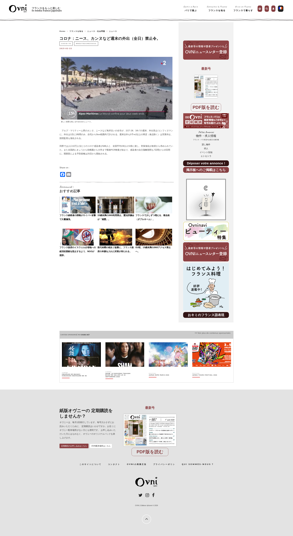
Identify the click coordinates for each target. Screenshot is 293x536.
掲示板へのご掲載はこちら (206, 170)
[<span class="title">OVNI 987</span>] (206, 87)
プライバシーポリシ (164, 464)
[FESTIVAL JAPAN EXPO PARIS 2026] (159, 380)
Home (62, 31)
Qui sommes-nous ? (198, 464)
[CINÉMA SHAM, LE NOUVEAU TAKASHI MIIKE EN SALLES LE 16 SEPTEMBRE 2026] (118, 380)
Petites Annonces (206, 136)
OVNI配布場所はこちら (100, 446)
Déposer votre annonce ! (206, 163)
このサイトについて (90, 464)
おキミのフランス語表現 (206, 315)
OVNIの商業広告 (137, 464)
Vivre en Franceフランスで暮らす (243, 8)
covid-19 (66, 43)
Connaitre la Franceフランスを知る (217, 8)
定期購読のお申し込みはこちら (74, 446)
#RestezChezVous (86, 43)
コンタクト (114, 464)
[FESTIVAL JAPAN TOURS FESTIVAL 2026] (204, 380)
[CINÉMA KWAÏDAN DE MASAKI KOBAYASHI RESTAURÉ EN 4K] (74, 380)
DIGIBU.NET (85, 335)
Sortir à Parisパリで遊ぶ (190, 8)
